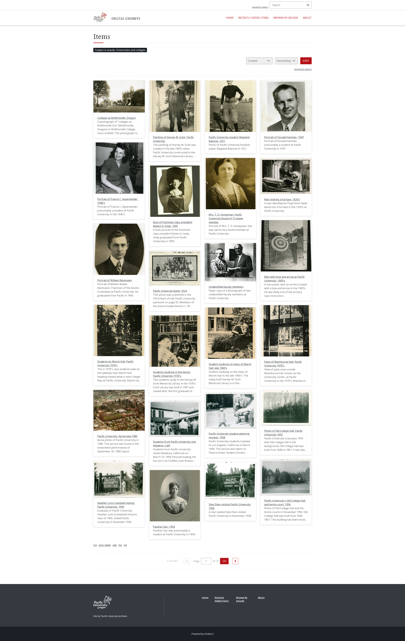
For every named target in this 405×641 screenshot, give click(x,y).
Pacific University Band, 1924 (170, 291)
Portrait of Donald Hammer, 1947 (284, 137)
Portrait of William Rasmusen (114, 280)
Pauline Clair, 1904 (164, 526)
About (307, 17)
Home (230, 17)
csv (95, 545)
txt (125, 545)
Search (308, 5)
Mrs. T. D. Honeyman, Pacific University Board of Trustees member (226, 218)
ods (114, 545)
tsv (120, 545)
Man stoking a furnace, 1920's (282, 199)
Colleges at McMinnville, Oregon (116, 118)
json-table (105, 545)
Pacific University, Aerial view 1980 (117, 436)
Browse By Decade (285, 17)
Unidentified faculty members (226, 287)
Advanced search (260, 7)
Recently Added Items (253, 17)
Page (196, 561)
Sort (306, 61)
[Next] (235, 561)
